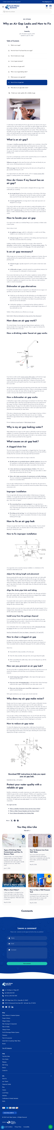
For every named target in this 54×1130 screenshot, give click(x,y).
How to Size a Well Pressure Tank (40, 891)
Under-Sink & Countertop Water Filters (11, 1041)
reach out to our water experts (22, 799)
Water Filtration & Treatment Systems (11, 1015)
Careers (4, 1090)
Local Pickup (5, 1093)
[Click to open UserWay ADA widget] (2, 1127)
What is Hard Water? (11, 890)
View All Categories (7, 1048)
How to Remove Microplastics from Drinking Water (22, 813)
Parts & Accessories (7, 1038)
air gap (10, 144)
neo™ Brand (5, 1081)
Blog (3, 1087)
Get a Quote (5, 1059)
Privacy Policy (18, 1127)
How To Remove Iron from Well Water (39, 851)
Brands (4, 1043)
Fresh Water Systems (11, 1117)
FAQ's (3, 1101)
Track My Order (6, 1056)
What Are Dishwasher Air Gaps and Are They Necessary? (27, 316)
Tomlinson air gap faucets (17, 422)
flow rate (28, 247)
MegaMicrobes (25, 682)
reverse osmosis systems (38, 245)
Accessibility (26, 1127)
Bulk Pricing (5, 1065)
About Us (4, 1078)
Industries (4, 1095)
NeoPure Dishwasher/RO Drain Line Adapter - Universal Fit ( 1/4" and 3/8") (25, 632)
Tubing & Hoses (6, 1029)
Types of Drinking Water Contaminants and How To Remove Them (13, 852)
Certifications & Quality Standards (10, 1098)
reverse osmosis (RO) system (28, 377)
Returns (4, 1067)
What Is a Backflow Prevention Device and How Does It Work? (25, 808)
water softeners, (26, 245)
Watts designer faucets (29, 422)
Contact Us (4, 1070)
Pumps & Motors (6, 1018)
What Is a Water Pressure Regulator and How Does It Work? (24, 811)
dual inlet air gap (18, 210)
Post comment (27, 963)
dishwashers (10, 245)
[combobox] (27, 11)
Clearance (4, 1035)
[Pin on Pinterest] (17, 820)
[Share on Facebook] (14, 820)
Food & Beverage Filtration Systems (10, 1032)
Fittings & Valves (6, 1021)
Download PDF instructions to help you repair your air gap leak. (27, 775)
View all (26, 830)
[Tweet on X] (11, 820)
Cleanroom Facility (6, 1084)
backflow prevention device (20, 144)
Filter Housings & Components (9, 1024)
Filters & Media (5, 1027)
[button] (46, 6)
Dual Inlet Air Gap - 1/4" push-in (14, 780)
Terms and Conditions (7, 1127)
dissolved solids (27, 478)
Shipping (4, 1062)
